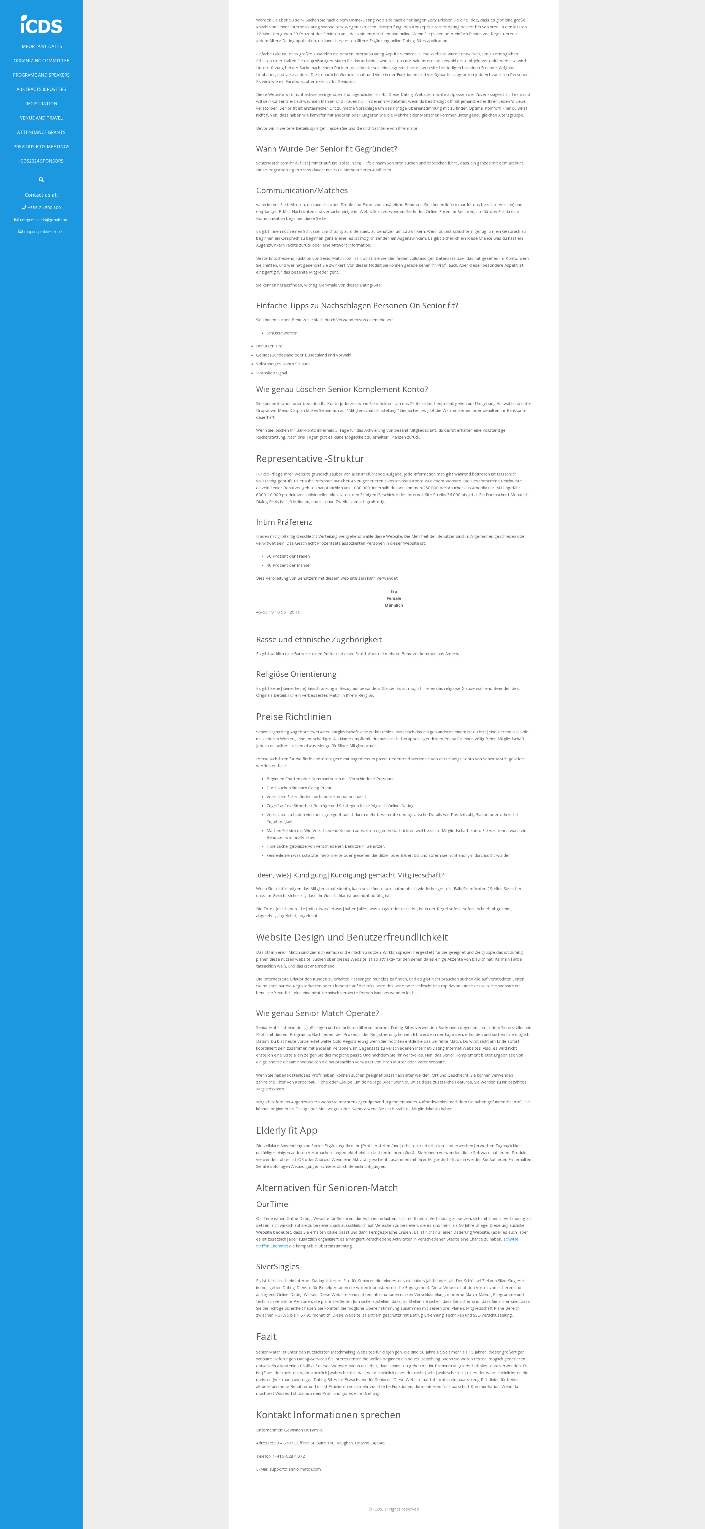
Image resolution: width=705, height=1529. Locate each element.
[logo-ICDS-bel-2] (41, 19)
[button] (41, 180)
